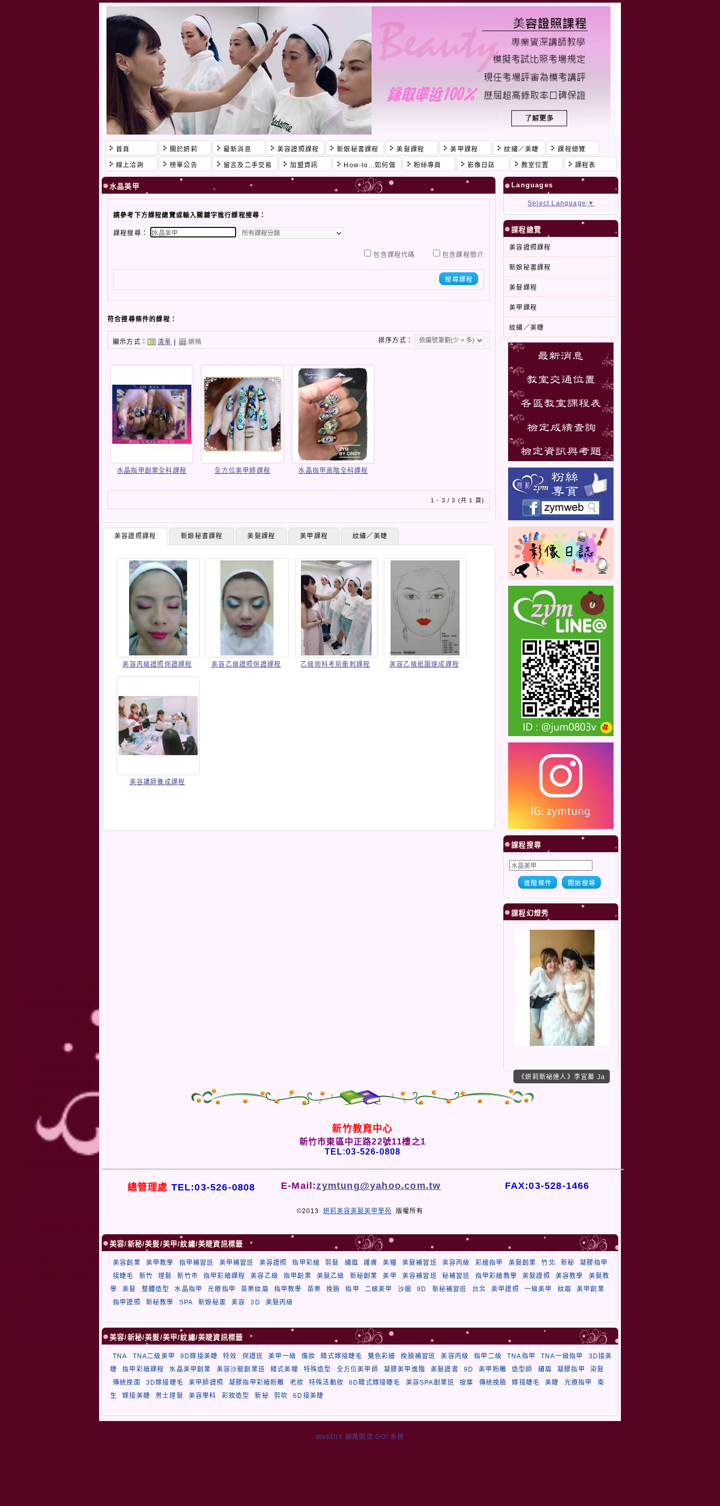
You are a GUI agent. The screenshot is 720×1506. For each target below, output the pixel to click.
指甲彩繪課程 (224, 1276)
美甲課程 (314, 536)
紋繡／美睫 (370, 536)
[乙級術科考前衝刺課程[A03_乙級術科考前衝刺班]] (336, 653)
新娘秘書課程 (201, 536)
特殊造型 (318, 1369)
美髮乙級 (331, 1276)
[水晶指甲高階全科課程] (333, 460)
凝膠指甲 (594, 1262)
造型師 (522, 1369)
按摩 (466, 1382)
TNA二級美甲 (154, 1356)
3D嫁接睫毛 (164, 1382)
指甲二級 (488, 1356)
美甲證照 (505, 1289)
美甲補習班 (236, 1262)
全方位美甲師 (357, 1369)
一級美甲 (538, 1289)
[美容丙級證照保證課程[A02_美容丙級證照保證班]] (158, 653)
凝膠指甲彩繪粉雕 (257, 1382)
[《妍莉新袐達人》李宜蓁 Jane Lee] (562, 1043)
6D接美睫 (308, 1395)
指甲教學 (288, 1289)
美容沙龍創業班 (241, 1369)
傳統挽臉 (493, 1382)
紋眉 (564, 1289)
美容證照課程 (135, 536)
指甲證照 (127, 1302)
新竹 (146, 1276)
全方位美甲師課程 (242, 470)
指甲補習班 (196, 1262)
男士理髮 (169, 1395)
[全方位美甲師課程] (242, 460)
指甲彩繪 (306, 1262)
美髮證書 (445, 1369)
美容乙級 (264, 1276)
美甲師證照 (206, 1382)
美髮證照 (536, 1276)
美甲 (389, 1276)
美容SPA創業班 (430, 1382)
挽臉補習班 (418, 1356)
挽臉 (333, 1289)
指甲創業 (298, 1276)
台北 (479, 1289)
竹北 (548, 1262)
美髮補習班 (419, 1262)
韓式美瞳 (284, 1369)
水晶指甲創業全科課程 (152, 470)
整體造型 (156, 1289)
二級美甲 (379, 1289)
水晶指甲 (188, 1289)
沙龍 (405, 1289)
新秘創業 (364, 1276)
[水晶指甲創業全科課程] (151, 460)
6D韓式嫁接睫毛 (375, 1382)
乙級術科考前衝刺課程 (335, 664)
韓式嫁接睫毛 (341, 1356)
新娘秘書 (212, 1302)
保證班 (253, 1356)
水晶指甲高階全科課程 (333, 470)
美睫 (552, 1382)
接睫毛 (123, 1276)
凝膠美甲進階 (404, 1369)
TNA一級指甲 (562, 1356)
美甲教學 (160, 1262)
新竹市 (187, 1276)
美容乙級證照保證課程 (246, 664)
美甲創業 (591, 1289)
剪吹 (281, 1395)
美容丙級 (456, 1262)
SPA (186, 1302)
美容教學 (569, 1276)
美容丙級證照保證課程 (157, 664)
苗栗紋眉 (255, 1289)
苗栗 (314, 1289)
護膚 (370, 1262)
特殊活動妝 (326, 1382)
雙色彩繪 (382, 1356)
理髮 (165, 1276)
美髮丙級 (280, 1302)
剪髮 (332, 1262)
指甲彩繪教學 (496, 1276)
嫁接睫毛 (526, 1382)
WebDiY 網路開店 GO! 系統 (360, 1437)
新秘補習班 (449, 1289)
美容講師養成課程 (158, 782)
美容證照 (273, 1262)
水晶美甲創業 (190, 1369)
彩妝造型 (236, 1395)
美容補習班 (419, 1276)
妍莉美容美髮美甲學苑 (357, 1211)
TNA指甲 (521, 1356)
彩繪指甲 (489, 1262)
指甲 (352, 1289)
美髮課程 (261, 536)
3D (255, 1302)
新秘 (568, 1262)
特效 (230, 1356)
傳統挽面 (127, 1382)
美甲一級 (282, 1356)
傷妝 (308, 1356)
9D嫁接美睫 (199, 1356)
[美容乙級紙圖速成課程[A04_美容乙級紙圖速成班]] (425, 653)
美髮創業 (523, 1262)
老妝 (297, 1382)
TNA (120, 1356)
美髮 (129, 1289)
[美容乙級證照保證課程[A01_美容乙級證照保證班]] (247, 653)
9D (421, 1289)
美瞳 (389, 1262)
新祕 (261, 1395)
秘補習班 (456, 1276)
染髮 (597, 1369)
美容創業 (127, 1262)
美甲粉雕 (493, 1369)
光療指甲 (222, 1289)
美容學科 (203, 1395)
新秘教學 (160, 1302)
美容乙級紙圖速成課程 (424, 664)
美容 (238, 1302)
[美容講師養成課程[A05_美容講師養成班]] (158, 771)
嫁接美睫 (136, 1395)
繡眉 (351, 1262)
